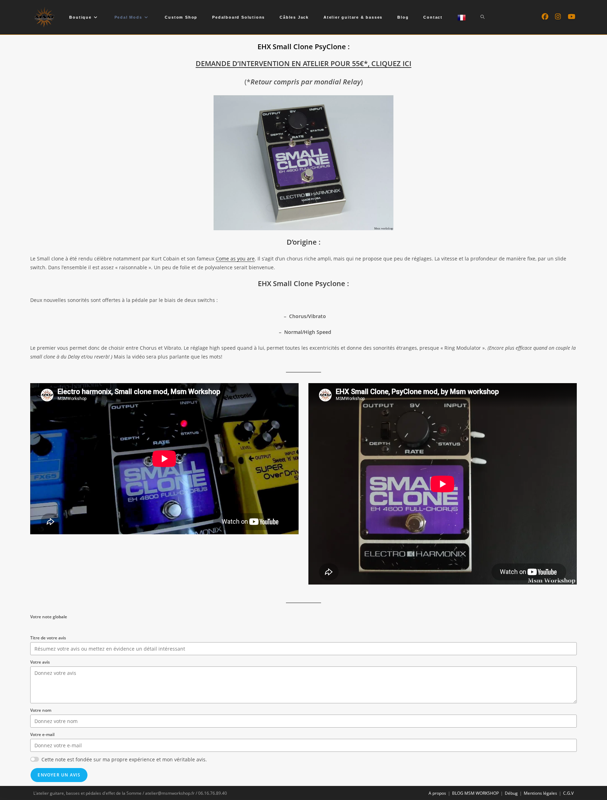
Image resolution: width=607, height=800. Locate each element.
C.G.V (568, 793)
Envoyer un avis (59, 775)
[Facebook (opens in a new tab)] (545, 17)
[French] (461, 17)
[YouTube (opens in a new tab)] (571, 17)
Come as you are (235, 258)
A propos (437, 793)
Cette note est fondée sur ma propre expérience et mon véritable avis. (124, 759)
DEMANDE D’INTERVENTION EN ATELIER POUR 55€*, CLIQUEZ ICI (303, 63)
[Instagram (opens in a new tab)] (558, 17)
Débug (511, 793)
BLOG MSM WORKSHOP (475, 793)
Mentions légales (540, 793)
